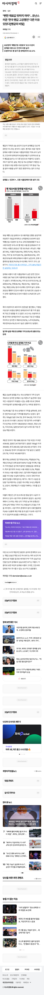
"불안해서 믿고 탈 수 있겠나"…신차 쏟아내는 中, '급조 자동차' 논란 (22, 532)
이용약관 (18, 982)
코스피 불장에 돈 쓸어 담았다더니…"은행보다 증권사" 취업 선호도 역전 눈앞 (29, 943)
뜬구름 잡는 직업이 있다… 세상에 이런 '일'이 (29, 931)
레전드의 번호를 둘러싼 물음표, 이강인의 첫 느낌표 (29, 920)
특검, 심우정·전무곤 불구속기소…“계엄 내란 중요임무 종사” (28, 660)
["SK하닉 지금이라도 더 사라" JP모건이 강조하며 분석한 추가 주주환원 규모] (35, 848)
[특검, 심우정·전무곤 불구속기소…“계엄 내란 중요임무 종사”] (9, 664)
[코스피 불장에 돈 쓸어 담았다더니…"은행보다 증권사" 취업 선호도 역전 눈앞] (10, 947)
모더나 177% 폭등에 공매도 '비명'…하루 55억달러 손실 (28, 671)
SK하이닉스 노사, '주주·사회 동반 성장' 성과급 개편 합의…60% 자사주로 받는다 (28, 639)
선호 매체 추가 (10, 38)
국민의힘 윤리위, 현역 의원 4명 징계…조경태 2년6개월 (28, 629)
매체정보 (26, 982)
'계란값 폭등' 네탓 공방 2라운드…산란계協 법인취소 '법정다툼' (22, 536)
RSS (28, 979)
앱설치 (17, 969)
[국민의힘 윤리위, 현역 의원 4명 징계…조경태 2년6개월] (9, 632)
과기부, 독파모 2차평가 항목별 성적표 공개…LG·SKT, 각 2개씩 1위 (28, 650)
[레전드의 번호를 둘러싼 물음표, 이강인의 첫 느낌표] (10, 924)
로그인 (7, 969)
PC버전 (27, 969)
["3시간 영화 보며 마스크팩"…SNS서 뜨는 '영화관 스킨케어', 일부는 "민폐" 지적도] (35, 859)
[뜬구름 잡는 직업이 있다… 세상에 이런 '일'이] (10, 935)
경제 (4, 11)
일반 (9, 11)
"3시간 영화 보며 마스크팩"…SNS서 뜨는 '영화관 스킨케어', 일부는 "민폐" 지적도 (16, 856)
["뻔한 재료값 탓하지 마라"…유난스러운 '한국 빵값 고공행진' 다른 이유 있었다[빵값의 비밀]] (22, 207)
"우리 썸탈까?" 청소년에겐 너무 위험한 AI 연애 (29, 908)
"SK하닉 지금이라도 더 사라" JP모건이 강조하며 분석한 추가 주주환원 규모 (16, 845)
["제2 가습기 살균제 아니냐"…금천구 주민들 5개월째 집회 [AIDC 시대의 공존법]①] (35, 870)
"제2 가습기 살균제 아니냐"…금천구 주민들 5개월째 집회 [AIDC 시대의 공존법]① (16, 867)
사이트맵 (36, 969)
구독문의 (14, 979)
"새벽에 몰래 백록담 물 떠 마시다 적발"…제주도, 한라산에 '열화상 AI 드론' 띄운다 (16, 834)
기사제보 (22, 979)
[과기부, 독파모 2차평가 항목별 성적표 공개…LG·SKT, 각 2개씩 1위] (9, 653)
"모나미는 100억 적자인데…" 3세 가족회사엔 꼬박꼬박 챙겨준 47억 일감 (22, 527)
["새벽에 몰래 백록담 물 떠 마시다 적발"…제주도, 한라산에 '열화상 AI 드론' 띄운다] (35, 837)
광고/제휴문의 (14, 975)
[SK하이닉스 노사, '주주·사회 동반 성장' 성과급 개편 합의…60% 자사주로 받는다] (9, 643)
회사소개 (5, 975)
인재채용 (24, 975)
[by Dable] (37, 879)
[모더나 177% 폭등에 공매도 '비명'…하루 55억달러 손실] (9, 674)
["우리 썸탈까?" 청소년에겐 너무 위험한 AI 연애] (10, 913)
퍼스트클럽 (5, 979)
